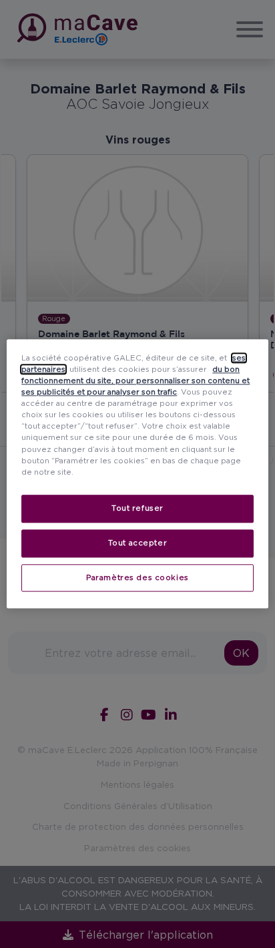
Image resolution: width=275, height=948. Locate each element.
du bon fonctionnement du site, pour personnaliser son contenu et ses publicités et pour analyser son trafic (135, 380)
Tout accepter (137, 543)
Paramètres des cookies (137, 577)
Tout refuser (137, 508)
